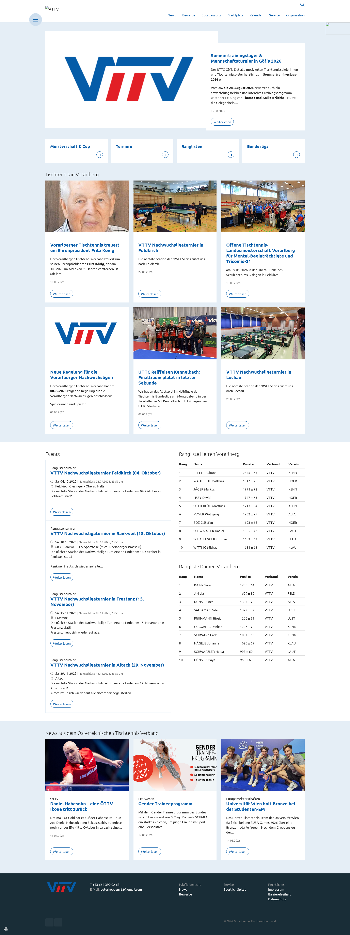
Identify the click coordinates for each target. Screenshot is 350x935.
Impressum (276, 889)
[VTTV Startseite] (62, 11)
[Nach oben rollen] (344, 929)
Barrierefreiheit (279, 894)
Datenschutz (277, 899)
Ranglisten (191, 146)
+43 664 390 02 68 (106, 884)
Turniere (124, 146)
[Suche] (302, 4)
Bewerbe (185, 894)
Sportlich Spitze (235, 889)
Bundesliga (258, 146)
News (183, 889)
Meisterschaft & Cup (70, 146)
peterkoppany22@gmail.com (121, 889)
